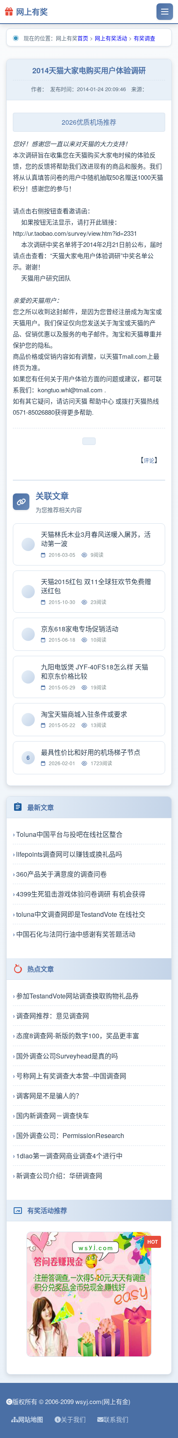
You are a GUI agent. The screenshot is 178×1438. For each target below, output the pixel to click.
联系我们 (115, 1419)
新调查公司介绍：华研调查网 (59, 1175)
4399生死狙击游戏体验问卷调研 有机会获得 (80, 894)
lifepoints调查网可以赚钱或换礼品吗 (69, 854)
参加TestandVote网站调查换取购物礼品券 (77, 996)
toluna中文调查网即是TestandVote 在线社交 (80, 914)
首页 (82, 38)
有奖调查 (144, 38)
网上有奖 (32, 11)
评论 (149, 460)
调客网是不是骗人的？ (49, 1095)
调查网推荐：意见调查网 (52, 1015)
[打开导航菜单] (164, 11)
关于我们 (73, 1419)
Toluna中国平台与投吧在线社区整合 (69, 834)
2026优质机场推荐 (89, 122)
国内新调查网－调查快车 (52, 1115)
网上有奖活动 (111, 38)
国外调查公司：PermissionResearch (70, 1135)
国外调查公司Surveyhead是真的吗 (67, 1056)
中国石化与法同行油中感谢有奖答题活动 (75, 934)
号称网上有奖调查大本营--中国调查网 (71, 1075)
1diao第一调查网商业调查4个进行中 (69, 1155)
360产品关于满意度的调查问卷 (61, 874)
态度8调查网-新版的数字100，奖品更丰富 (77, 1035)
